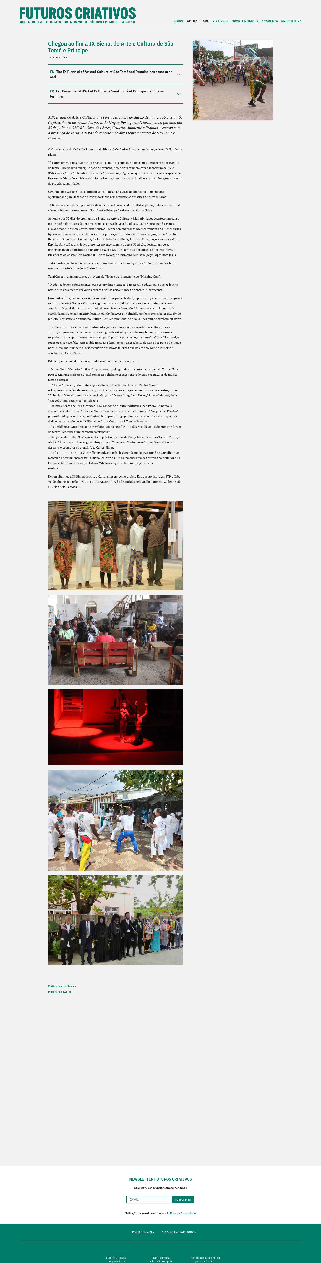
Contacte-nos (142, 1232)
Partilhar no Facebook (61, 986)
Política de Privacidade (181, 1213)
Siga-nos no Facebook (178, 1232)
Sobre (179, 21)
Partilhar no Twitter (59, 991)
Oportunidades (245, 21)
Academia (269, 21)
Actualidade (198, 21)
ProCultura (291, 21)
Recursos (220, 21)
